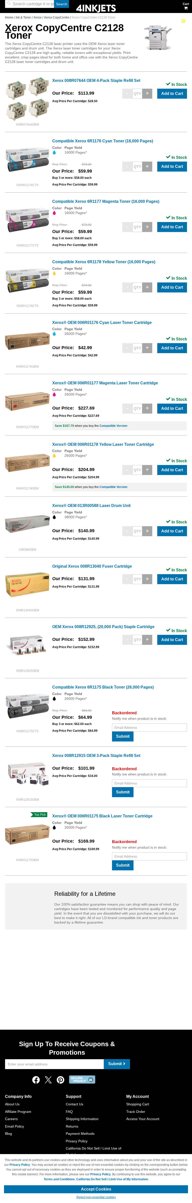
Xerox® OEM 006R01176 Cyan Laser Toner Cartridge (102, 322)
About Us (12, 1104)
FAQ (69, 1112)
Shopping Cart (137, 1104)
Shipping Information (82, 1119)
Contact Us (74, 1104)
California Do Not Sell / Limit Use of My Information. (112, 1179)
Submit (123, 736)
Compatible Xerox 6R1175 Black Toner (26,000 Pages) (103, 687)
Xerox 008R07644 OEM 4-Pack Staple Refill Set (96, 80)
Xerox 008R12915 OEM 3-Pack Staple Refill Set (96, 755)
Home (9, 17)
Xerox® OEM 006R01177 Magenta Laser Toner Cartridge (105, 383)
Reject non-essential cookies (96, 1197)
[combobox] (37, 4)
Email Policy (14, 1126)
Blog (8, 1134)
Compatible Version (113, 426)
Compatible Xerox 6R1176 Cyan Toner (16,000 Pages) (102, 141)
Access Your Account (142, 1119)
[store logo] (96, 8)
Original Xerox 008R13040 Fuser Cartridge (92, 566)
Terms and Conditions (59, 1179)
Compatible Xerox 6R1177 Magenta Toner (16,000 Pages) (105, 201)
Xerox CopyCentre (57, 17)
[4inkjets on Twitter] (48, 1081)
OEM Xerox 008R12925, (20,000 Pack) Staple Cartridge (103, 627)
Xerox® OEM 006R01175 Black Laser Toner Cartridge (102, 816)
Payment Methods (80, 1134)
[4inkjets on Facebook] (36, 1081)
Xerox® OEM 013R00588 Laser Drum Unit (91, 505)
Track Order (135, 1112)
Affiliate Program (18, 1112)
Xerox (38, 17)
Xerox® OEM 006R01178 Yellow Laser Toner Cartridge (103, 444)
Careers (11, 1119)
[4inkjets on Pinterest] (60, 1081)
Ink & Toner (24, 17)
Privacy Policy (77, 1141)
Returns (72, 1126)
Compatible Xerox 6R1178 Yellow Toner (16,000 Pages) (103, 262)
